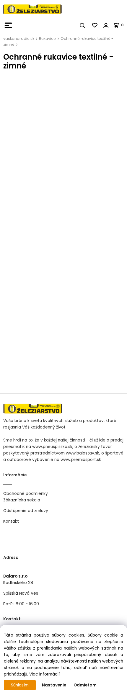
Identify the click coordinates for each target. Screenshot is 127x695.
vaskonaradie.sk (18, 38)
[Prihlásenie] (106, 25)
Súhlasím (20, 685)
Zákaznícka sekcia (21, 500)
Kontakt (11, 521)
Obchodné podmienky (25, 493)
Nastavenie (54, 685)
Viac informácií (44, 674)
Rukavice (47, 38)
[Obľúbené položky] (95, 25)
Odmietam (85, 685)
